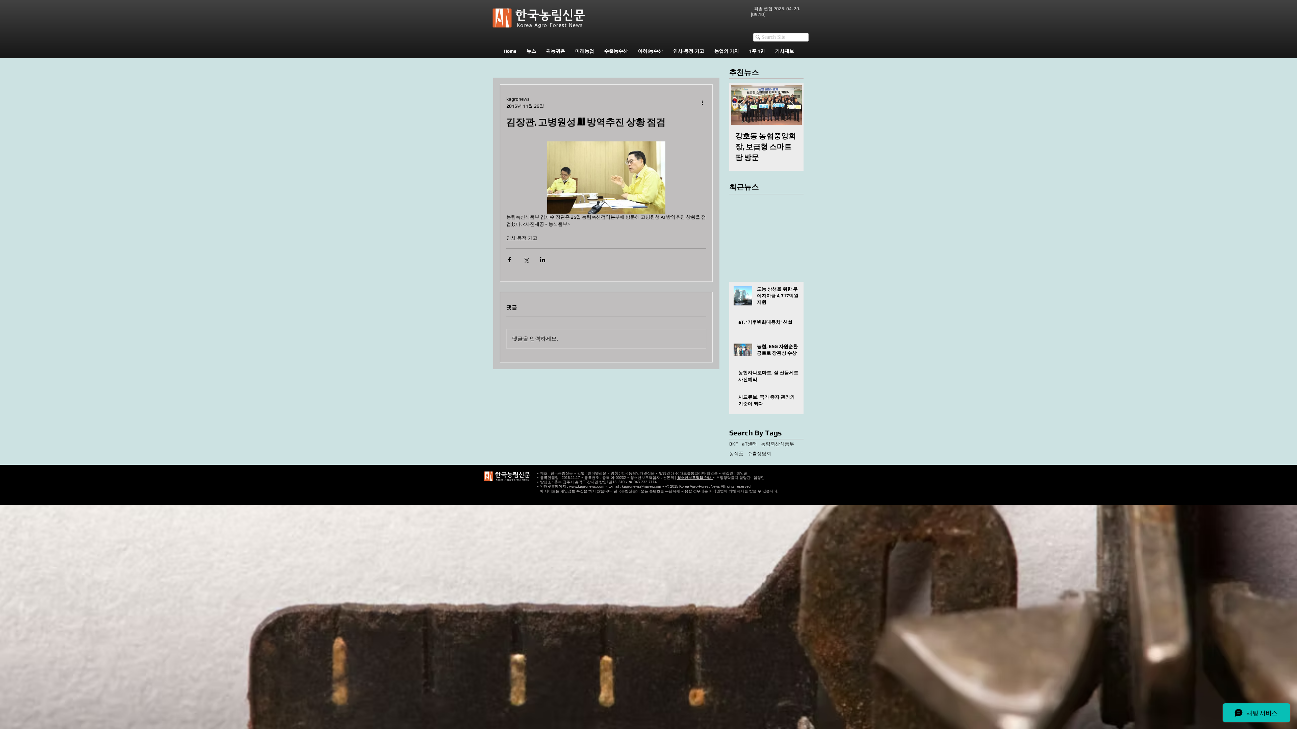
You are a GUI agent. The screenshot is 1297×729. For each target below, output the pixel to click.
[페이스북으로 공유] (509, 259)
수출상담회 (759, 453)
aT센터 (749, 444)
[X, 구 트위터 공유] (526, 259)
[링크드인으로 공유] (542, 259)
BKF (733, 444)
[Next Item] (791, 105)
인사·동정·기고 (521, 238)
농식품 (736, 453)
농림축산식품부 (777, 444)
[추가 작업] (702, 103)
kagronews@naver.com (641, 486)
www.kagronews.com (586, 486)
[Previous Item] (742, 105)
